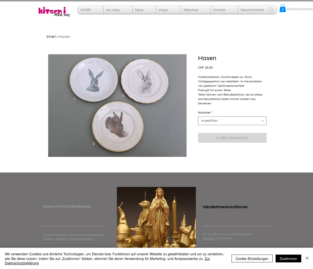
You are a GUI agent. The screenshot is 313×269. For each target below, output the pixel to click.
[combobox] (232, 121)
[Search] (271, 9)
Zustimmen (288, 258)
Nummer (205, 112)
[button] (196, 10)
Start (51, 37)
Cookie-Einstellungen (252, 258)
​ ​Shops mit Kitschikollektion (67, 206)
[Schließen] (307, 258)
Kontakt (209, 238)
